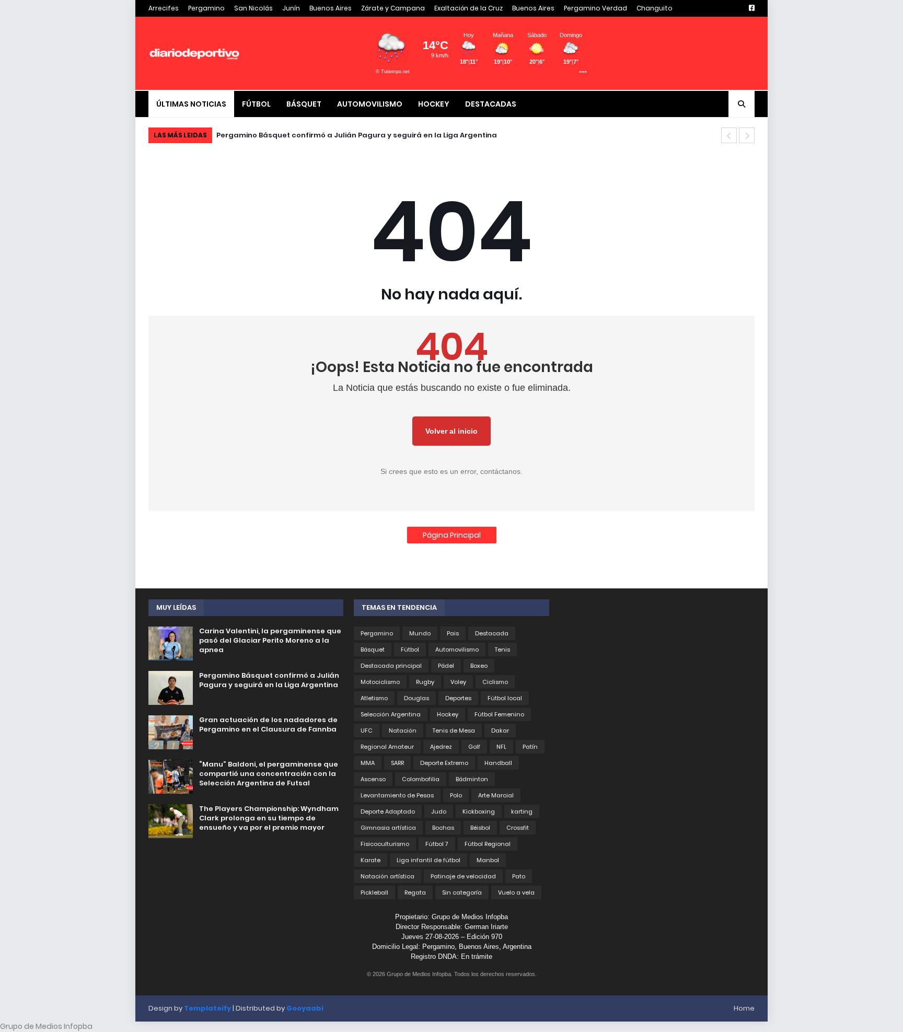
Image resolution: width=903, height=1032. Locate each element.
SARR (397, 763)
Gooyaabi (304, 1008)
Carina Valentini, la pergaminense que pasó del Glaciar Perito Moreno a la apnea (270, 641)
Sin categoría (462, 892)
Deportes (458, 698)
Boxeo (479, 666)
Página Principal (452, 535)
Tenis (502, 649)
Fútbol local (505, 698)
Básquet (373, 649)
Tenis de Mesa (454, 730)
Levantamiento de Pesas (397, 795)
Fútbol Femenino (499, 714)
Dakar (500, 730)
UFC (367, 730)
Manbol (488, 860)
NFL (501, 747)
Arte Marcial (496, 795)
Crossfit (517, 828)
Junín (291, 8)
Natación (402, 730)
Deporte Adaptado (388, 811)
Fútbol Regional (488, 844)
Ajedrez (441, 747)
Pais (453, 633)
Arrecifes (163, 8)
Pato (518, 876)
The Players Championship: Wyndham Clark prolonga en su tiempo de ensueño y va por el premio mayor (269, 818)
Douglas (416, 698)
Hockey (447, 714)
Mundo (420, 633)
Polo (456, 795)
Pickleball (374, 892)
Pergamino (206, 8)
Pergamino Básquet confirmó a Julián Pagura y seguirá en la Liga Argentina (356, 135)
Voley (458, 682)
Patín (530, 747)
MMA (368, 763)
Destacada (491, 633)
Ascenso (373, 779)
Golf (474, 747)
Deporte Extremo (444, 763)
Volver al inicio (451, 431)
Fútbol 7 (436, 844)
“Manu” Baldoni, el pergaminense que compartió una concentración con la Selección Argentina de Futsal (268, 774)
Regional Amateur (387, 747)
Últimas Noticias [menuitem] (191, 104)
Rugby (425, 682)
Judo (438, 811)
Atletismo (374, 698)
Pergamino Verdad (595, 8)
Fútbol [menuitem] (256, 104)
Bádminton (472, 779)
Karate (370, 860)
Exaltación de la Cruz (468, 8)
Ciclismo (495, 682)
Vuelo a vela (516, 892)
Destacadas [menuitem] (490, 104)
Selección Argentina (391, 714)
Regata (415, 892)
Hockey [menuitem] (433, 104)
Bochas (443, 828)
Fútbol (410, 649)
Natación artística (387, 876)
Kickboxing (478, 811)
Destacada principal (391, 666)
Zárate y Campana (393, 8)
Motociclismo (380, 682)
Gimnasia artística (388, 828)
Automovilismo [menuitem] (369, 104)
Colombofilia (420, 779)
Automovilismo (457, 649)
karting (521, 811)
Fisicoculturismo (385, 844)
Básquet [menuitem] (303, 104)
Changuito (654, 8)
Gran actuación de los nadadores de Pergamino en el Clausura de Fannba (268, 724)
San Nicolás (253, 8)
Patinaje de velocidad (463, 876)
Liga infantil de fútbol (428, 860)
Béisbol (480, 828)
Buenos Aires (330, 8)
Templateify (207, 1008)
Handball (498, 763)
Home (744, 1008)
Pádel (446, 666)
